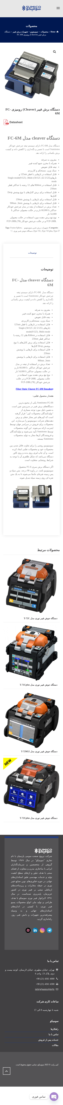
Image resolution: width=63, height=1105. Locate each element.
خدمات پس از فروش (48, 1040)
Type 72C (37, 231)
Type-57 (56, 231)
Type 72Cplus (47, 231)
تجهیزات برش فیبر (40, 228)
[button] (55, 52)
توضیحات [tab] (32, 253)
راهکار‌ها (54, 1029)
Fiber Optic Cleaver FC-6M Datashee (34, 389)
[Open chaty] (54, 1096)
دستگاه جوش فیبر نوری (22, 231)
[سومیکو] (31, 8)
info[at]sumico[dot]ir (44, 989)
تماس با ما (53, 1034)
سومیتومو (28, 228)
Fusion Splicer (15, 228)
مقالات (55, 1045)
